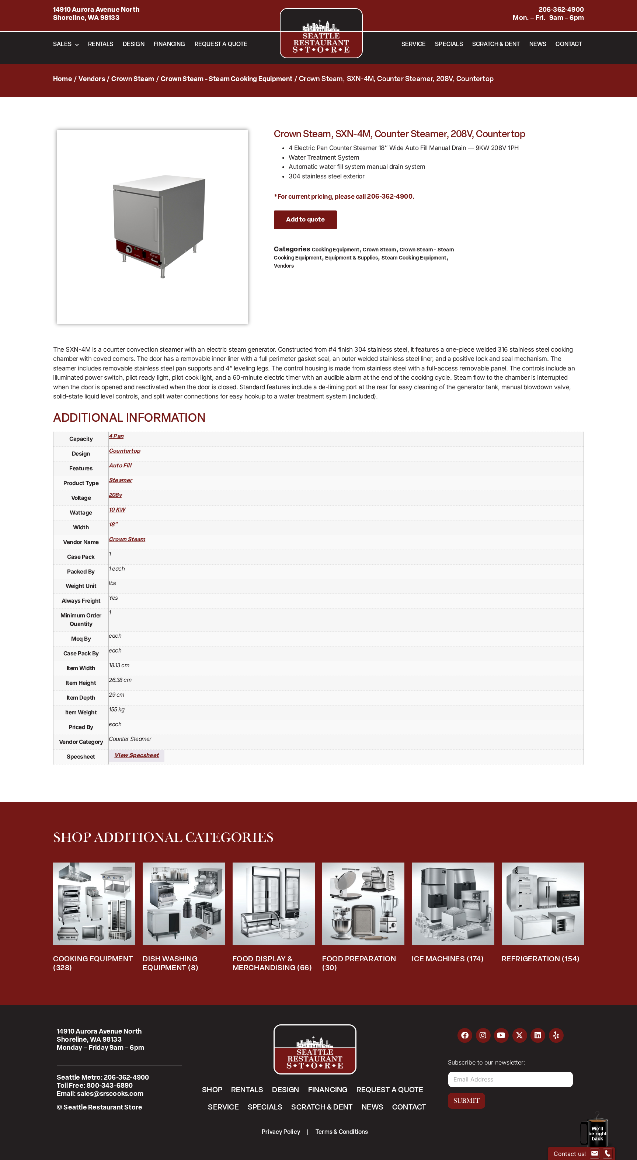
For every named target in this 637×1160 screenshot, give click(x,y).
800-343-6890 (110, 1086)
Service (413, 45)
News (538, 45)
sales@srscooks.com (110, 1094)
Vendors (92, 79)
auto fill (120, 466)
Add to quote (305, 220)
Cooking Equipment (335, 250)
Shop (212, 1090)
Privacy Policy (281, 1132)
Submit (466, 1101)
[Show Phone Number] (607, 1154)
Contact (569, 45)
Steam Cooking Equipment (414, 258)
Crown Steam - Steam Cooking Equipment (226, 79)
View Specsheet (136, 756)
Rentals (100, 45)
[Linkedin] (537, 1035)
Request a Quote (221, 45)
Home (62, 79)
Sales (62, 45)
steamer (120, 481)
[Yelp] (556, 1035)
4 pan (116, 436)
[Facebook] (464, 1035)
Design (134, 45)
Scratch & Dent (496, 45)
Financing (169, 45)
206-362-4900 (561, 10)
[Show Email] (594, 1154)
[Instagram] (483, 1035)
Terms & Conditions (342, 1132)
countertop (124, 451)
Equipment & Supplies (351, 258)
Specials (449, 45)
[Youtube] (501, 1035)
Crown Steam (132, 79)
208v (115, 495)
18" (113, 525)
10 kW (117, 510)
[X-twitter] (519, 1035)
